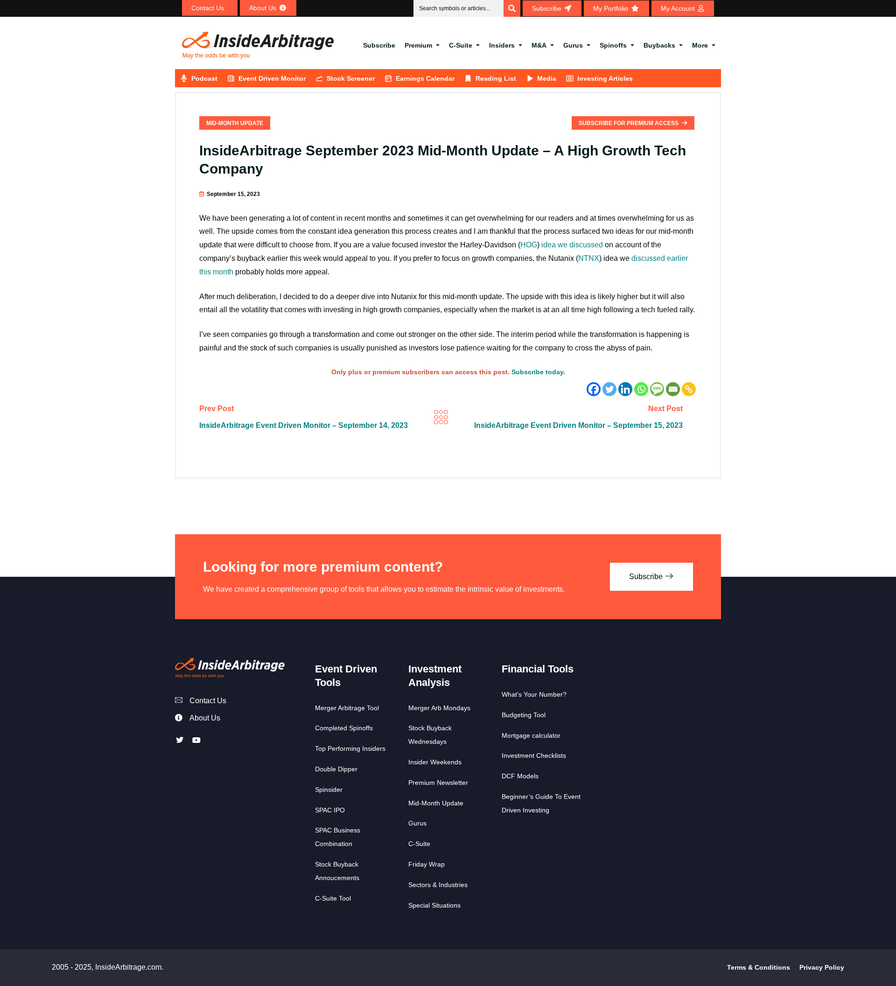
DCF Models (520, 776)
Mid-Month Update (234, 123)
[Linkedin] (625, 389)
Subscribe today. (538, 372)
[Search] (512, 8)
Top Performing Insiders (350, 748)
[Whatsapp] (641, 389)
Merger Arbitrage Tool (347, 708)
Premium (418, 45)
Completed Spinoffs (344, 728)
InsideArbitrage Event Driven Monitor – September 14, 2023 (303, 425)
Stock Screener (351, 78)
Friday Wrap (426, 864)
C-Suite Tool (333, 898)
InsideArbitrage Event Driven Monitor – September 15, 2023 (578, 425)
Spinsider (329, 789)
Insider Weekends (435, 762)
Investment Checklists (534, 755)
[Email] (673, 389)
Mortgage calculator (531, 735)
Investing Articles (605, 78)
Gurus (573, 45)
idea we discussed (572, 245)
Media (546, 78)
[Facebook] (594, 389)
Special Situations (434, 905)
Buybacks (659, 45)
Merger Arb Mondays (439, 708)
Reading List (496, 78)
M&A (539, 45)
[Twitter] (609, 389)
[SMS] (657, 389)
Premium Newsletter (438, 782)
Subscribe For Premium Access (629, 123)
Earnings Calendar (425, 78)
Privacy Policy (821, 967)
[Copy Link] (689, 389)
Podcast (204, 78)
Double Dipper (336, 769)
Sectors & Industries (438, 884)
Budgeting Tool (524, 715)
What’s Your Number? (534, 694)
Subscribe (379, 45)
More (700, 45)
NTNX (588, 258)
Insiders (502, 45)
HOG (528, 245)
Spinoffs (613, 45)
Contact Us (207, 701)
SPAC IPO (330, 810)
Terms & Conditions (758, 967)
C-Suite (460, 45)
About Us (204, 718)
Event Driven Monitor (272, 78)
